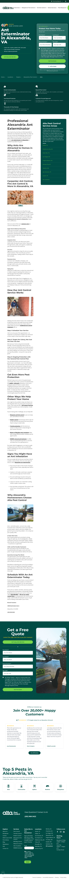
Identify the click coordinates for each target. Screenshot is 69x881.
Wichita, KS (48, 829)
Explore (5, 829)
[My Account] (65, 1)
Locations (10, 77)
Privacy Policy (44, 53)
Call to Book (53, 66)
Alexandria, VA (49, 835)
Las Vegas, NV (49, 833)
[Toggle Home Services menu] (56, 7)
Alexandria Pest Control (30, 77)
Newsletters (6, 844)
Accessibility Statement (48, 877)
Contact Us (5, 848)
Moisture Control (17, 843)
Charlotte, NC (49, 831)
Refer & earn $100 (7, 838)
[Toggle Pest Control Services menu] (20, 7)
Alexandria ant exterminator (22, 462)
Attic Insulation (17, 846)
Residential (5, 833)
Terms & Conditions (36, 877)
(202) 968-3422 (30, 816)
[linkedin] (64, 832)
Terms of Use (58, 52)
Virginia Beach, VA (50, 837)
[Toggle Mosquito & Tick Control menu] (35, 7)
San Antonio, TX (39, 835)
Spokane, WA (49, 844)
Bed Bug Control (17, 841)
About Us (5, 831)
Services (16, 829)
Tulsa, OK (37, 842)
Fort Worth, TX (38, 838)
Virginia (18, 77)
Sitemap (57, 877)
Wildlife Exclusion (17, 848)
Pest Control (16, 831)
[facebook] (57, 832)
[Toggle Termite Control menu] (46, 7)
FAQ (4, 846)
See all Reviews (34, 753)
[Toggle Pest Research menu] (66, 7)
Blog (4, 842)
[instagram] (60, 832)
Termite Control (17, 833)
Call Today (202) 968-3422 (10, 57)
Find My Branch (57, 1)
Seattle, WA (49, 842)
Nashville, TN (38, 846)
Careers (5, 835)
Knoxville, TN (38, 844)
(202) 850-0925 (14, 594)
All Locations (49, 846)
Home (3, 77)
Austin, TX (37, 831)
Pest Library (6, 840)
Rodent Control (17, 835)
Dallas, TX (37, 833)
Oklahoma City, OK (39, 840)
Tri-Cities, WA (49, 839)
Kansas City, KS (39, 848)
